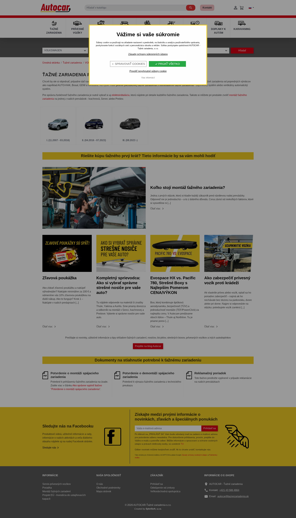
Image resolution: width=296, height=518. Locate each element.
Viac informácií (148, 77)
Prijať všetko (167, 63)
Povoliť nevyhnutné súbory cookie (148, 71)
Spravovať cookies (128, 63)
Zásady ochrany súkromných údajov (148, 54)
